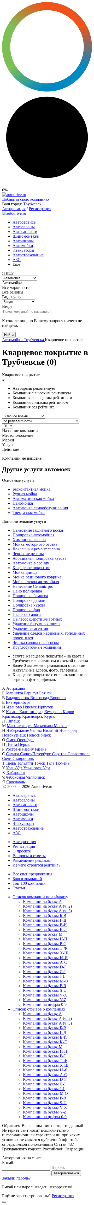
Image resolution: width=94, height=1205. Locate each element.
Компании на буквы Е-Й (45, 925)
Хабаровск (15, 772)
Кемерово (53, 711)
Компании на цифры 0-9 (45, 1004)
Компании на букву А (42, 901)
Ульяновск (33, 768)
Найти (9, 335)
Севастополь (79, 754)
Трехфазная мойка (29, 512)
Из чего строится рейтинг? (36, 865)
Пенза (12, 744)
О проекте (22, 851)
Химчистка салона (29, 539)
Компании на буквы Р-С (44, 943)
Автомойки (23, 245)
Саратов (60, 754)
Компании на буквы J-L (44, 976)
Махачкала (44, 726)
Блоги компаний (27, 878)
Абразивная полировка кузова (39, 558)
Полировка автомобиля (33, 535)
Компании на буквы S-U (45, 990)
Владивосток (18, 697)
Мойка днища (25, 572)
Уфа (46, 768)
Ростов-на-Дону (20, 749)
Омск (11, 740)
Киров (68, 711)
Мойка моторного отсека (35, 544)
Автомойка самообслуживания (40, 508)
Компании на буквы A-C (45, 962)
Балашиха (14, 693)
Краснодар (12, 716)
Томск (40, 763)
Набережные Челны (24, 730)
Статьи (19, 888)
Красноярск (33, 716)
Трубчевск (32, 204)
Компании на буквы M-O (45, 981)
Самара (13, 754)
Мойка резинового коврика (37, 577)
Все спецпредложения (32, 874)
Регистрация (40, 208)
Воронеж (58, 697)
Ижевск (30, 707)
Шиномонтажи (26, 236)
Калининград (31, 711)
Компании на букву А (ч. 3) (47, 911)
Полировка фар (26, 610)
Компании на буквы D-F (45, 967)
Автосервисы (25, 222)
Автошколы (23, 241)
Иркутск (45, 707)
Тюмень (62, 763)
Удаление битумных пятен (36, 624)
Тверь (11, 763)
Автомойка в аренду (31, 563)
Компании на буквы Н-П (45, 939)
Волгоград (40, 697)
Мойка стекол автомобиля (36, 581)
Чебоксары (16, 777)
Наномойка (23, 503)
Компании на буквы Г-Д (44, 920)
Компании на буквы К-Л (45, 929)
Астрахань (15, 688)
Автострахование (28, 255)
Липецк (13, 721)
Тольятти (25, 763)
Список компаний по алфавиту (40, 897)
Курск (49, 716)
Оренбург (25, 740)
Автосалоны (24, 227)
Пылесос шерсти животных (37, 619)
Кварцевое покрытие (31, 567)
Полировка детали (29, 600)
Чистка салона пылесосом (36, 642)
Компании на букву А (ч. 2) (47, 906)
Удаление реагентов (30, 628)
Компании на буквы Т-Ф (45, 948)
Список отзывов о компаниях (39, 1009)
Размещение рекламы (32, 860)
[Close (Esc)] (4, 1202)
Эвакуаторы (23, 250)
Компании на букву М (42, 934)
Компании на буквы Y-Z (44, 1000)
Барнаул (31, 693)
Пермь (24, 744)
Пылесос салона (27, 614)
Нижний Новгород (60, 730)
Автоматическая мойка (33, 498)
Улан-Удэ (14, 768)
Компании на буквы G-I (44, 971)
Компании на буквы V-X (45, 995)
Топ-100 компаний (29, 883)
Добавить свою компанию (25, 199)
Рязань (40, 749)
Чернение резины (28, 553)
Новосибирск (39, 735)
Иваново (14, 707)
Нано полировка (27, 591)
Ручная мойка (25, 494)
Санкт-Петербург (36, 754)
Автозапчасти (25, 231)
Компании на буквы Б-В (44, 915)
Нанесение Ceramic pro (33, 586)
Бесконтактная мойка (31, 489)
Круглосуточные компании (37, 647)
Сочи (7, 758)
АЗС (17, 259)
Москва (60, 726)
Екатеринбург (18, 702)
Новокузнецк (14, 735)
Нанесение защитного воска (38, 530)
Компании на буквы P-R (44, 985)
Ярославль (15, 782)
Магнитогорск (20, 726)
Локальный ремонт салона (36, 549)
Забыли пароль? (16, 1178)
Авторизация (14, 208)
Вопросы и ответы (29, 856)
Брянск (45, 693)
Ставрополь (23, 758)
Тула (50, 763)
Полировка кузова (29, 605)
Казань (12, 711)
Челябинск (35, 777)
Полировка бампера (30, 596)
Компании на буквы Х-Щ (45, 953)
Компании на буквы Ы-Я (45, 957)
